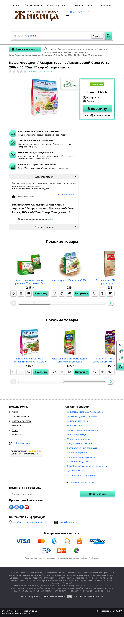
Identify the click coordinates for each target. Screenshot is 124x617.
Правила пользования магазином (49, 596)
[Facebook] (21, 507)
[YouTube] (26, 507)
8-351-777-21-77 (79, 12)
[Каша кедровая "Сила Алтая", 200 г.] (70, 262)
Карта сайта (26, 596)
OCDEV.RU (117, 611)
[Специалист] (50, 218)
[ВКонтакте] (11, 507)
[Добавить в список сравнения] (21, 293)
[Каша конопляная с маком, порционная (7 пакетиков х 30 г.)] (29, 262)
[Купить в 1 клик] (28, 293)
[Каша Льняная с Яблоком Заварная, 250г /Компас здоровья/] (70, 341)
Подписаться (97, 494)
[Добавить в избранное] (13, 293)
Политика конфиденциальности (88, 596)
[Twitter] (16, 507)
